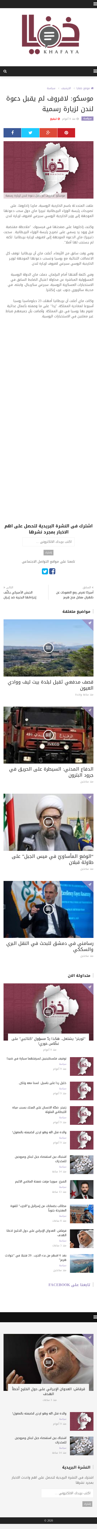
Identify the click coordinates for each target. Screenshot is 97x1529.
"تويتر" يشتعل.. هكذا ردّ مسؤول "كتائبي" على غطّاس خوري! (48, 1041)
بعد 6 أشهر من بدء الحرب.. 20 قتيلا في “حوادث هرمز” (35, 1257)
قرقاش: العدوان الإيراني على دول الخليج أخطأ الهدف (36, 1233)
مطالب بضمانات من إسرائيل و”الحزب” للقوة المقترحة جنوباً (38, 1208)
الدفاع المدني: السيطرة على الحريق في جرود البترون (51, 771)
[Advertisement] (48, 373)
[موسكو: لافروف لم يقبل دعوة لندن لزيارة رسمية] (48, 170)
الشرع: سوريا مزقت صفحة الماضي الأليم (40, 1181)
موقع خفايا (84, 88)
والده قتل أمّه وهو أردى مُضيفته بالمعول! (39, 1132)
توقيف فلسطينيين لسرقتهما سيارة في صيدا (36, 1058)
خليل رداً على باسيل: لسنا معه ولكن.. (42, 1083)
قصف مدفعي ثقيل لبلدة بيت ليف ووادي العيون (50, 684)
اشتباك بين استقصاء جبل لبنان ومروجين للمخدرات (40, 1159)
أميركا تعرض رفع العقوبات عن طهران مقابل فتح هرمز (74, 595)
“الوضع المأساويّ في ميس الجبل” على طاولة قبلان (52, 859)
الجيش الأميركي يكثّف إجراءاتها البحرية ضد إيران (20, 595)
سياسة (51, 88)
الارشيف (66, 88)
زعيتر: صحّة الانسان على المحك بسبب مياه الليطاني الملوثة (39, 1110)
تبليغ (54, 118)
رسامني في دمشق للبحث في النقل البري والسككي (49, 946)
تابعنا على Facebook (69, 1284)
